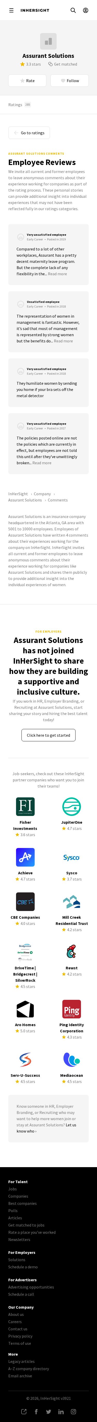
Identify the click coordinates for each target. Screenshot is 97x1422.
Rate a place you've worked (32, 1232)
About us (16, 1314)
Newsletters (19, 1239)
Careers (15, 1321)
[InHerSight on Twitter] (48, 1411)
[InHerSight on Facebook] (36, 1411)
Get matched (65, 64)
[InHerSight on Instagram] (73, 1411)
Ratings (19, 104)
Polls (13, 1210)
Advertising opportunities (31, 1287)
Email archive (20, 1375)
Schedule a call (21, 1294)
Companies (18, 1196)
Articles (15, 1217)
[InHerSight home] (35, 10)
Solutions (16, 1259)
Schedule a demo (23, 1266)
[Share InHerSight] (24, 1411)
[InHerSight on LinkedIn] (61, 1411)
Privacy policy (20, 1336)
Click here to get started (48, 735)
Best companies (22, 1203)
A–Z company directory (28, 1368)
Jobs (12, 1188)
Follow (73, 80)
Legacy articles (21, 1361)
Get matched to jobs (26, 1225)
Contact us (17, 1328)
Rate (30, 80)
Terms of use (19, 1343)
